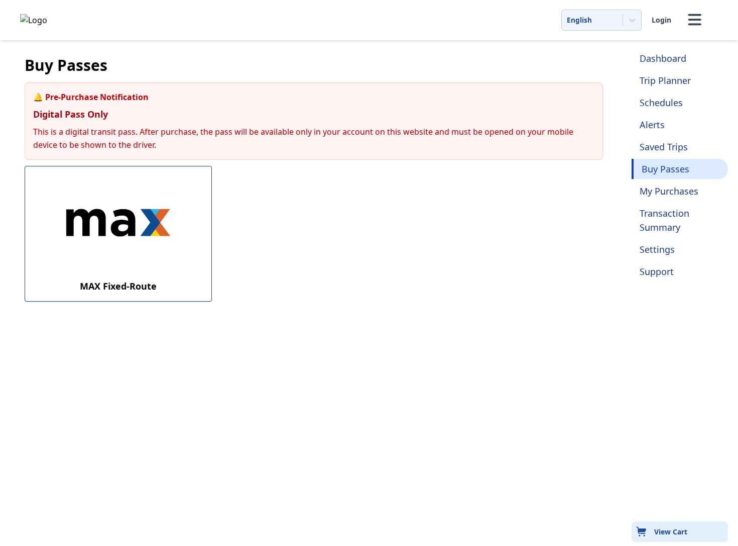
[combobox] (568, 20)
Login (661, 20)
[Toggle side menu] (694, 20)
